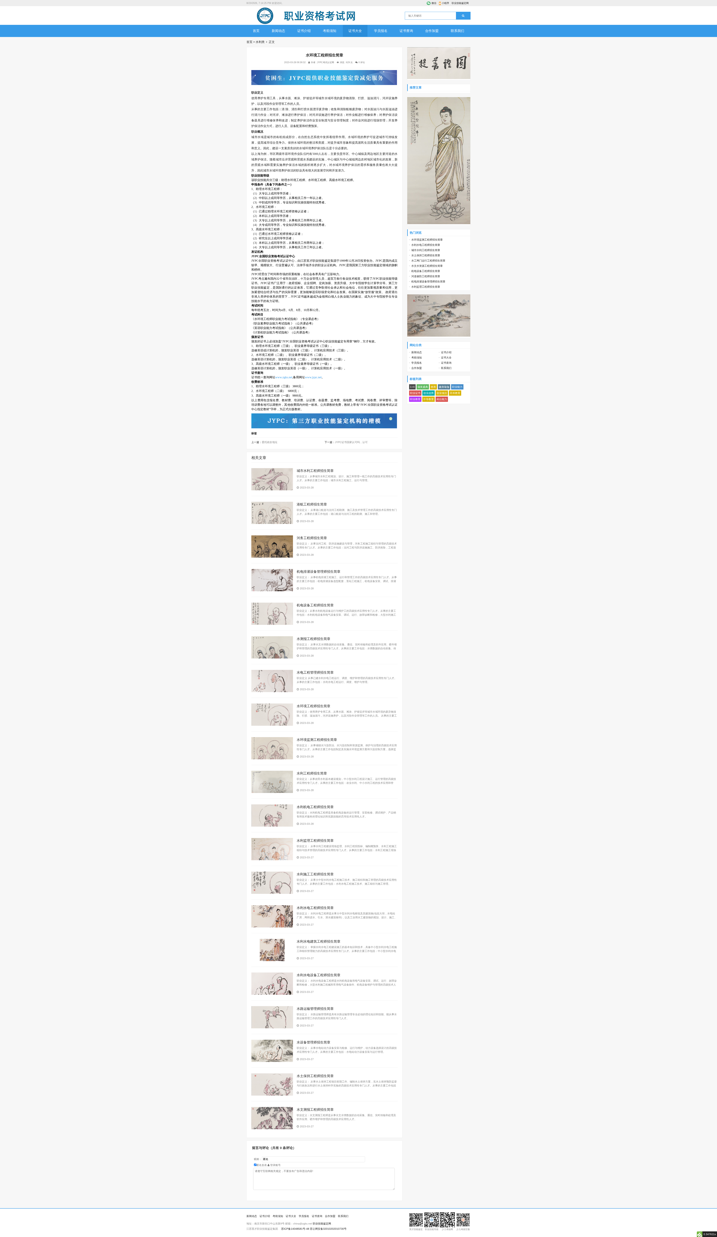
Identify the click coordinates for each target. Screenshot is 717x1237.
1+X (412, 386)
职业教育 (415, 399)
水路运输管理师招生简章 (315, 1009)
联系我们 (457, 31)
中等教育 (428, 399)
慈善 (433, 386)
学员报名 (380, 31)
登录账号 (275, 1165)
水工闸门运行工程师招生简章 (428, 260)
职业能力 (457, 386)
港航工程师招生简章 (312, 504)
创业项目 (442, 393)
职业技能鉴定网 (460, 3)
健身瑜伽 (444, 386)
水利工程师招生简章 (312, 773)
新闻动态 (278, 31)
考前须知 (329, 31)
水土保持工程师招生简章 (315, 1076)
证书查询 (406, 31)
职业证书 (415, 393)
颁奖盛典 (423, 386)
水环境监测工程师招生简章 (317, 740)
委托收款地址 (269, 442)
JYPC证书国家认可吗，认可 (351, 442)
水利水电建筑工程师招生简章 (318, 941)
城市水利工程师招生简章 (315, 471)
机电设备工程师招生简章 (315, 605)
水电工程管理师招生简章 (315, 672)
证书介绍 (304, 31)
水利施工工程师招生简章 (315, 874)
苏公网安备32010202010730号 (328, 1228)
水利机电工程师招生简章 (315, 807)
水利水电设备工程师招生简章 (318, 975)
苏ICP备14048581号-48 (295, 1228)
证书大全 (355, 31)
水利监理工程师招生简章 (315, 840)
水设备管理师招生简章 (313, 1042)
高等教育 (455, 393)
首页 (256, 31)
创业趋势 (428, 393)
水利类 (260, 42)
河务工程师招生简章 (312, 538)
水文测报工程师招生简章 (315, 1109)
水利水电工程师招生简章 (315, 908)
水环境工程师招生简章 (313, 706)
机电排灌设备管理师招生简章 (318, 571)
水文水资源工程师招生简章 (427, 265)
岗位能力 (442, 399)
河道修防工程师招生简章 (425, 276)
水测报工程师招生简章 (313, 639)
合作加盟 (432, 31)
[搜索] (463, 15)
